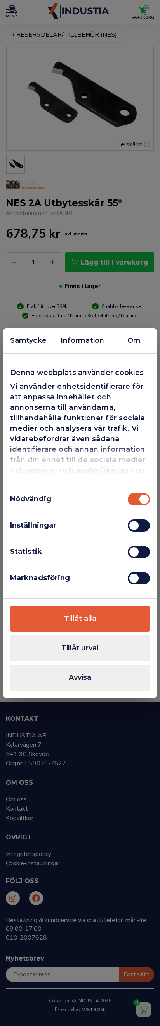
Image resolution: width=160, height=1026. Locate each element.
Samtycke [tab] (28, 340)
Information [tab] (82, 340)
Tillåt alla (80, 618)
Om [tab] (134, 340)
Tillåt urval (80, 648)
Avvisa (80, 677)
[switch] (139, 525)
